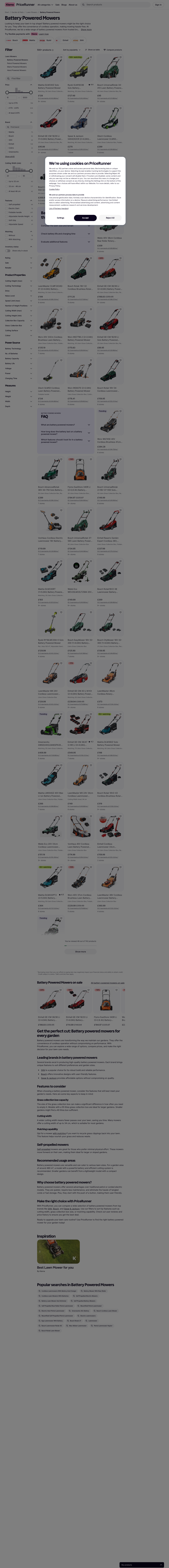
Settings (60, 218)
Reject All (110, 218)
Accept (85, 218)
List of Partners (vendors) (59, 209)
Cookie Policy (54, 189)
